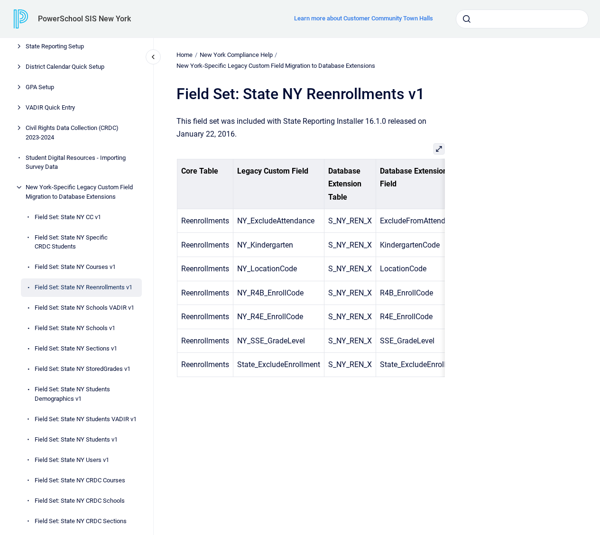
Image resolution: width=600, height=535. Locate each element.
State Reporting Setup (55, 46)
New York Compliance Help (236, 54)
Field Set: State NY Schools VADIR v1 (84, 307)
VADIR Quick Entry (50, 107)
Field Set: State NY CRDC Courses (80, 480)
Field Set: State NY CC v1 (68, 217)
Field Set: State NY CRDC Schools (80, 500)
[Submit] (466, 19)
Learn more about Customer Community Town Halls (363, 18)
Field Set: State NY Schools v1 (75, 328)
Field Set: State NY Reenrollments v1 (83, 287)
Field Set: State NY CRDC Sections (81, 521)
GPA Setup (40, 87)
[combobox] (522, 19)
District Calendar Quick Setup (65, 66)
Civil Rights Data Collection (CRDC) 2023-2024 (72, 132)
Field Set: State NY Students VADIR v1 (86, 419)
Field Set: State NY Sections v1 (76, 348)
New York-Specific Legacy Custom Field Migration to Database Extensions (79, 192)
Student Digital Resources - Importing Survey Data (76, 162)
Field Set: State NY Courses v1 (75, 266)
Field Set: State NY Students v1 (76, 439)
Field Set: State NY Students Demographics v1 (72, 394)
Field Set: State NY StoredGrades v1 (82, 368)
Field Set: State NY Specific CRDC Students (71, 242)
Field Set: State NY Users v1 (72, 459)
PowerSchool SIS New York (84, 18)
